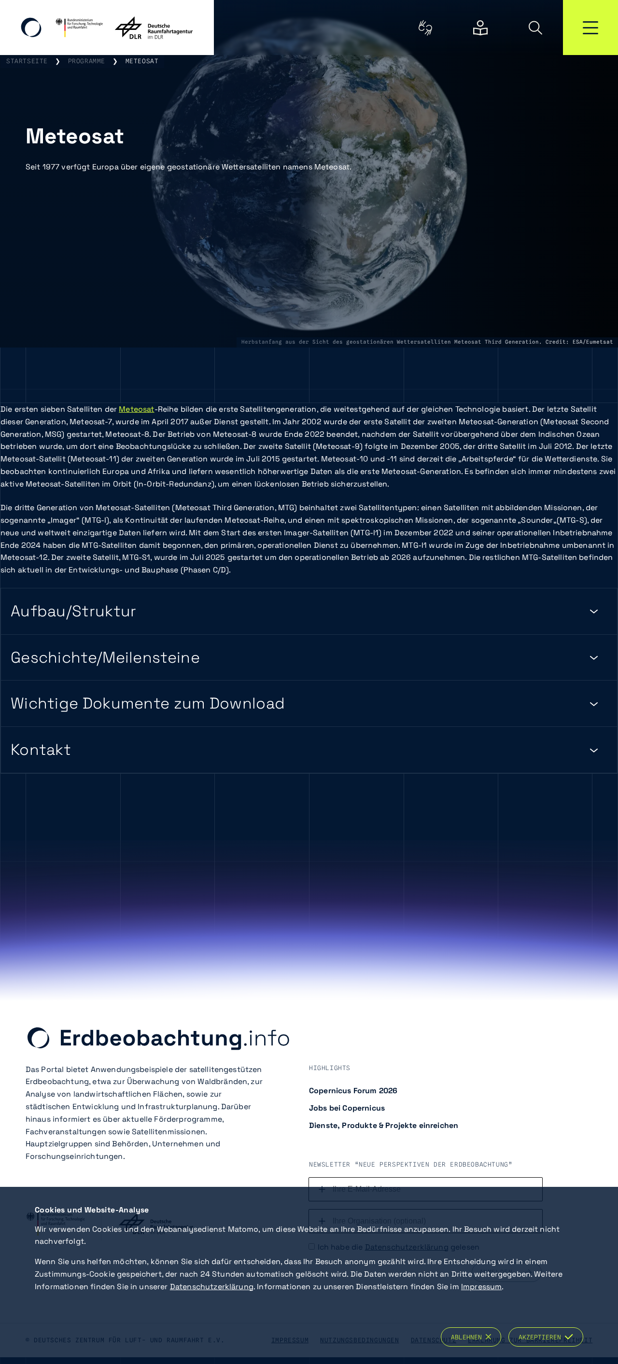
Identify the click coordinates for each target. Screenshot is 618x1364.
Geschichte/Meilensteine (105, 657)
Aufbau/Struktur (74, 611)
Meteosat (136, 409)
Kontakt (41, 749)
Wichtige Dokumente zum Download (148, 703)
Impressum (481, 1286)
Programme (86, 61)
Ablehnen (468, 1337)
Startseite (27, 61)
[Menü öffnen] (590, 27)
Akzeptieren (542, 1337)
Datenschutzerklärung (211, 1286)
